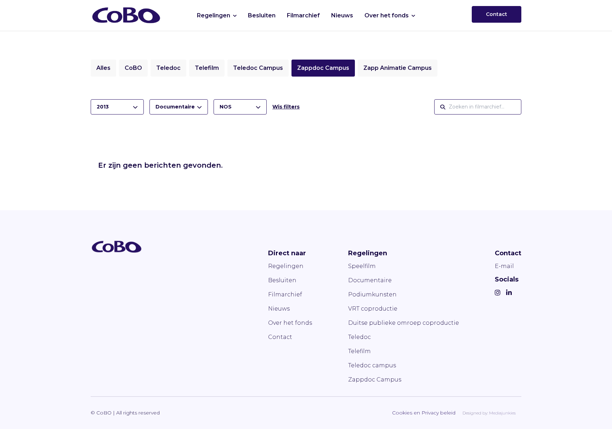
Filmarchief (303, 15)
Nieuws (342, 15)
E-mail (504, 266)
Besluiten (262, 15)
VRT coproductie (372, 308)
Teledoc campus (372, 365)
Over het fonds (386, 15)
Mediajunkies (502, 413)
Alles (103, 68)
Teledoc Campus (258, 68)
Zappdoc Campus (323, 68)
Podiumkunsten (372, 294)
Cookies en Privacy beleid (423, 413)
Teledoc (168, 68)
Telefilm (207, 68)
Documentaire (370, 280)
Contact (496, 14)
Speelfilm (362, 266)
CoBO (133, 68)
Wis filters (286, 107)
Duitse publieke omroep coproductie (403, 322)
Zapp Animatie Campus (397, 68)
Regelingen (213, 15)
